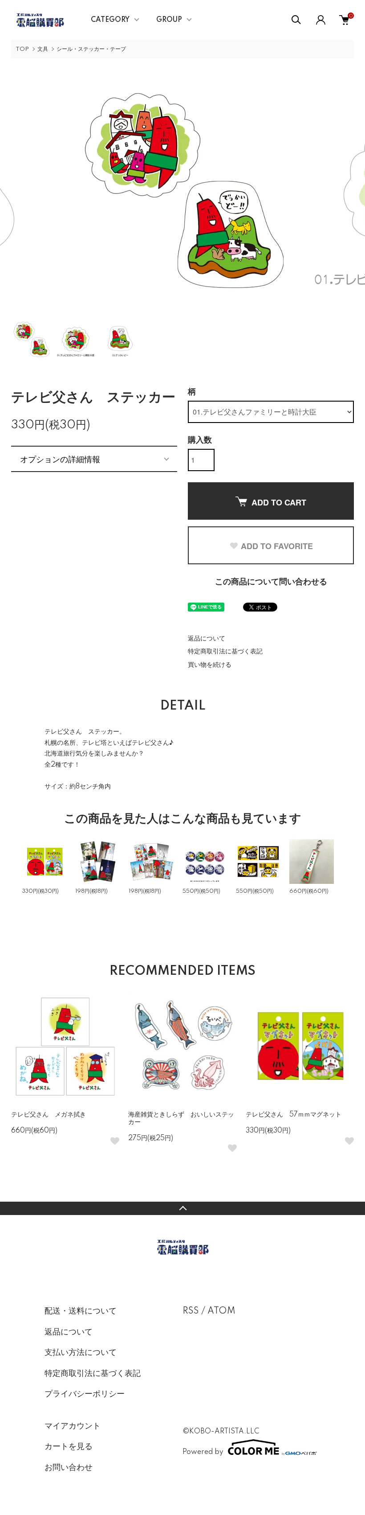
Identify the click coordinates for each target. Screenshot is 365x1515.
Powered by (202, 1452)
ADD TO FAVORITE (277, 546)
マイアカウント (73, 1426)
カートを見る (69, 1446)
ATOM (221, 1311)
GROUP (169, 20)
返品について (206, 638)
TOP (22, 49)
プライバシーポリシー (85, 1394)
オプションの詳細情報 (60, 458)
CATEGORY (110, 20)
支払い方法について (81, 1352)
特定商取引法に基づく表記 (225, 651)
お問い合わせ (69, 1467)
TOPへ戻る (182, 1208)
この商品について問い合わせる (271, 582)
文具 (42, 49)
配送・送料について (81, 1311)
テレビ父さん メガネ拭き (48, 1114)
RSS (190, 1311)
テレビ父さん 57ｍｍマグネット (293, 1114)
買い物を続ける (209, 665)
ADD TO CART (278, 502)
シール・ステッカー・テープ (91, 49)
